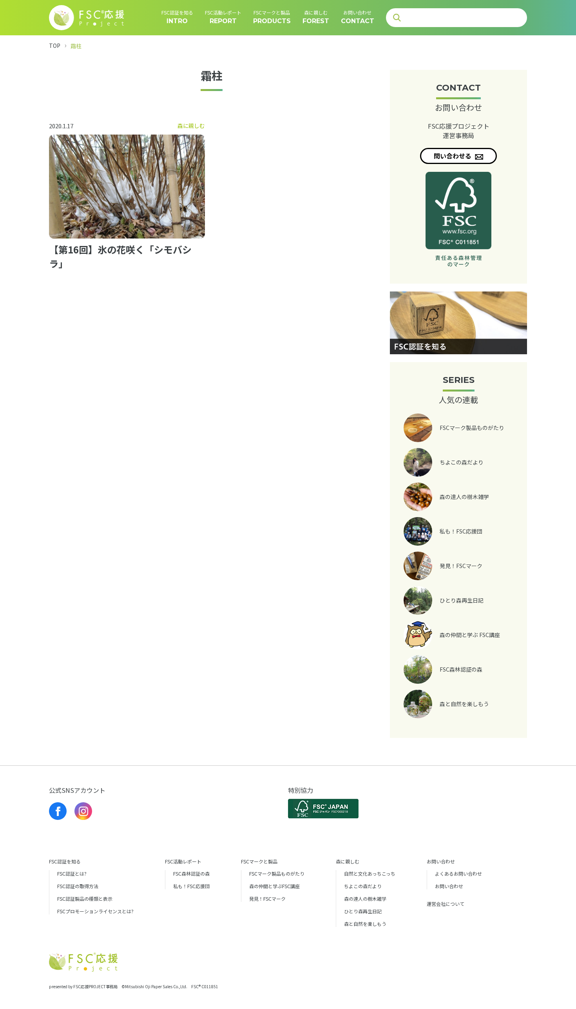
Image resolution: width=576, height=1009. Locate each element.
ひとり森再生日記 (363, 911)
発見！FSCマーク (267, 898)
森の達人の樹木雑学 (365, 898)
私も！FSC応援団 (191, 886)
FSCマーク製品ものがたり (276, 873)
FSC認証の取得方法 (77, 886)
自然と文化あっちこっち (369, 873)
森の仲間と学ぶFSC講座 (274, 886)
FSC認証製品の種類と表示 (84, 898)
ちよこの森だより (363, 886)
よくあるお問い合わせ (458, 873)
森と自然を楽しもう (365, 923)
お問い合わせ (449, 886)
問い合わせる (453, 155)
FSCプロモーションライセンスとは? (95, 911)
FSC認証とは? (72, 873)
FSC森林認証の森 (191, 873)
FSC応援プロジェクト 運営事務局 (458, 130)
